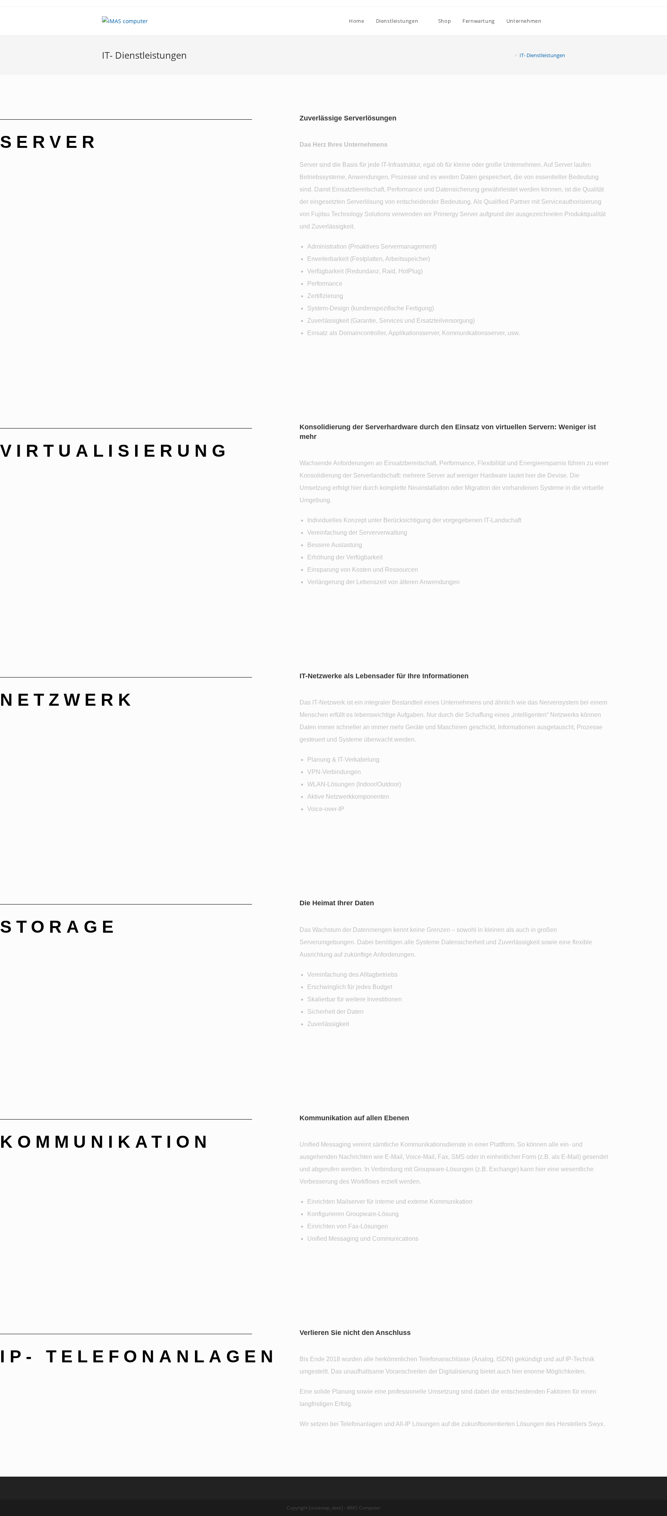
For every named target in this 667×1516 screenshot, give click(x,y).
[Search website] (563, 21)
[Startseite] (510, 55)
